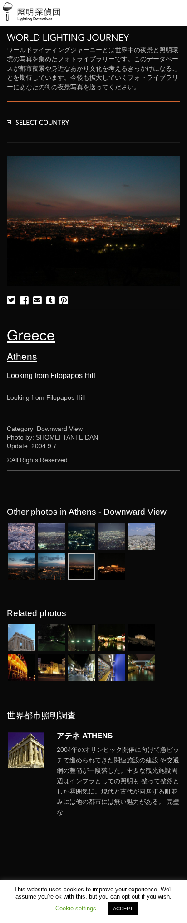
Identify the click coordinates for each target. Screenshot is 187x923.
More (118, 781)
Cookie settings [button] (75, 908)
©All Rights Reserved (37, 460)
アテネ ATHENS (85, 735)
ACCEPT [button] (123, 908)
